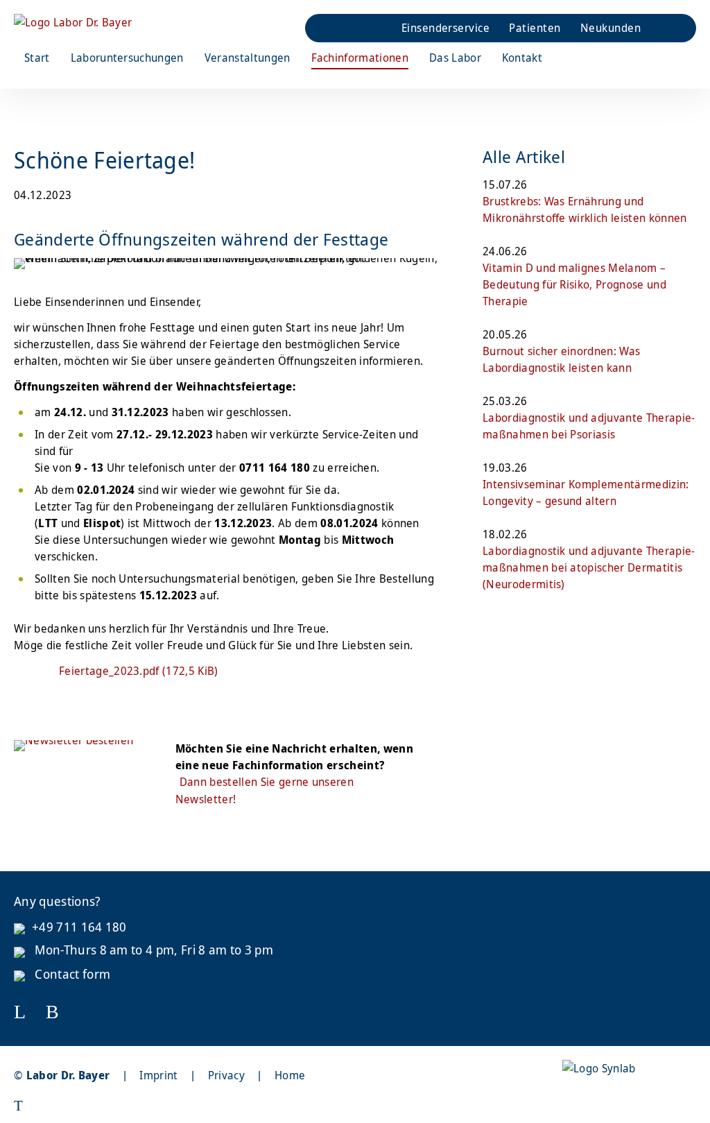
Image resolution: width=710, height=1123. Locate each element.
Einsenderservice (445, 27)
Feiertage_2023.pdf (138, 670)
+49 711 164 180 (79, 926)
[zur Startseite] (73, 22)
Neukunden (610, 27)
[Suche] (658, 28)
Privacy (226, 1075)
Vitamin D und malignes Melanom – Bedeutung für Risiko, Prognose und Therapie (574, 284)
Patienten (534, 27)
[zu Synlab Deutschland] (599, 1068)
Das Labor (455, 57)
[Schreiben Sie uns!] (373, 28)
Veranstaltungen (248, 57)
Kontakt (522, 57)
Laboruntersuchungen (127, 57)
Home (290, 1075)
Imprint (158, 1075)
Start (37, 57)
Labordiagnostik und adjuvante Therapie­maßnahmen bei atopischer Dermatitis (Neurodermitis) (589, 567)
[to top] (288, 1106)
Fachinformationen (359, 57)
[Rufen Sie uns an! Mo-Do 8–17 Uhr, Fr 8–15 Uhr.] (337, 28)
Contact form (71, 974)
